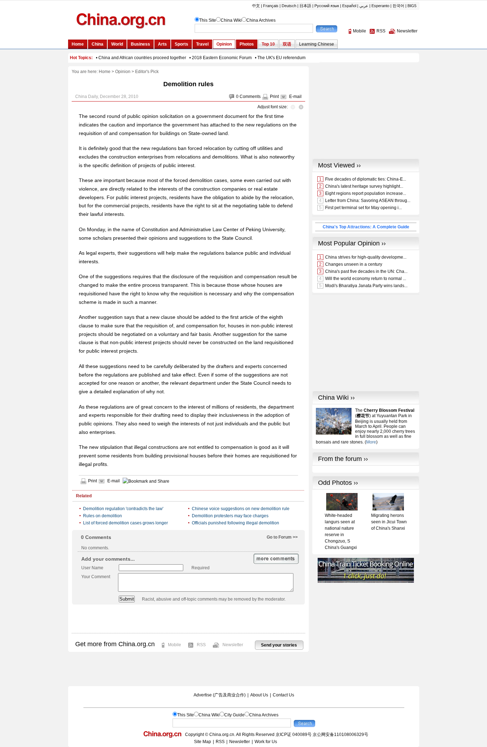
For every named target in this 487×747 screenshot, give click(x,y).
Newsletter (232, 644)
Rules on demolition (102, 515)
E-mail (295, 96)
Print (274, 96)
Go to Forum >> (282, 537)
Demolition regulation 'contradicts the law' (123, 508)
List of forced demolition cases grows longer (125, 522)
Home (105, 71)
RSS (201, 644)
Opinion (122, 71)
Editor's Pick (147, 71)
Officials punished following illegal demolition (235, 522)
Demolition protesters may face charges (230, 515)
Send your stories (279, 645)
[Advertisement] (188, 618)
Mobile (174, 644)
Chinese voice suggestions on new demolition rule (240, 508)
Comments (250, 96)
